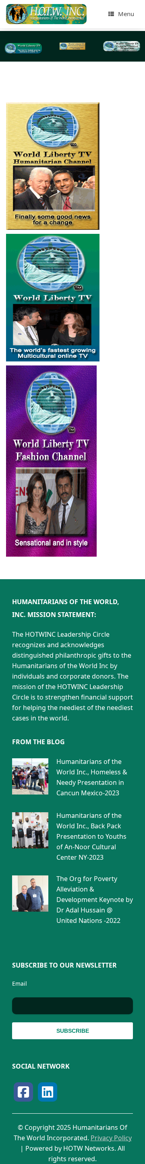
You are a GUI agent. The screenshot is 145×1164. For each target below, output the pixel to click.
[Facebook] (23, 1092)
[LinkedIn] (47, 1092)
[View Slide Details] (23, 48)
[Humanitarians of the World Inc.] (46, 14)
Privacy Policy (111, 1137)
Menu (126, 14)
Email (19, 983)
